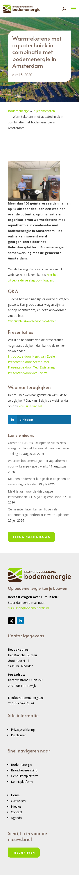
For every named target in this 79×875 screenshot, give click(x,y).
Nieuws (16, 806)
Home (15, 795)
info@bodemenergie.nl (27, 698)
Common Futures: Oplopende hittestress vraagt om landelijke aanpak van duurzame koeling (38, 448)
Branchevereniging (24, 770)
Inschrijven (24, 853)
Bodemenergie (21, 764)
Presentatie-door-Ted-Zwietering (31, 367)
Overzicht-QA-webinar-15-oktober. (32, 321)
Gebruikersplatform (24, 776)
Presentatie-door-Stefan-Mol (28, 362)
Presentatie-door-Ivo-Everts (27, 373)
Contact (16, 812)
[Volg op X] (11, 620)
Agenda (16, 818)
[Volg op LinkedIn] (20, 620)
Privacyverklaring (23, 729)
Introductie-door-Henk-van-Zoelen (32, 356)
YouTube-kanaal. (30, 406)
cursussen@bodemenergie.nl (28, 608)
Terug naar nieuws (31, 537)
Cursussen (18, 801)
